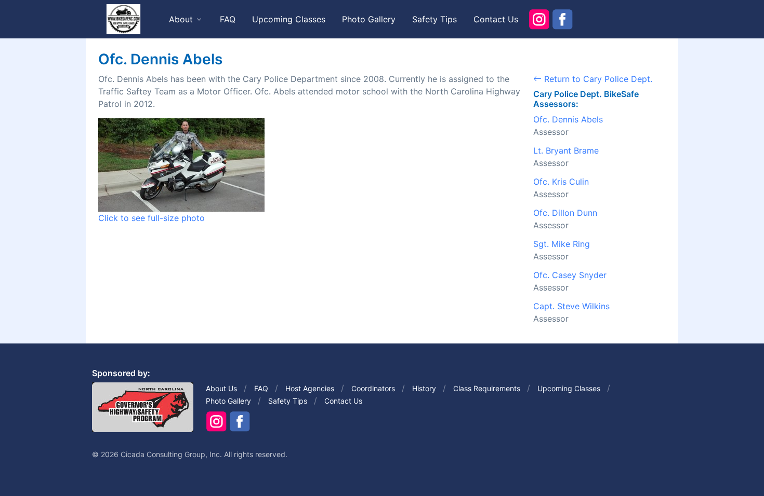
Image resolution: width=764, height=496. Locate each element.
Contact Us (495, 19)
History (424, 388)
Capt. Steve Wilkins (571, 306)
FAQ (227, 19)
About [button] (181, 19)
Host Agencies (309, 388)
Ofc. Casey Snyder (570, 275)
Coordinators (373, 388)
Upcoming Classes (288, 19)
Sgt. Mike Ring (561, 244)
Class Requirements (486, 388)
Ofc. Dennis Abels (568, 119)
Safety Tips (434, 19)
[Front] (123, 18)
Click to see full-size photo (151, 218)
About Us (221, 388)
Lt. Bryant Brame (566, 150)
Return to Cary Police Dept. (597, 79)
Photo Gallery (369, 19)
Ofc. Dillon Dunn (565, 213)
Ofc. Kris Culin (561, 181)
